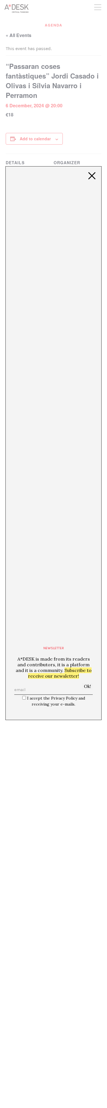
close (92, 176)
